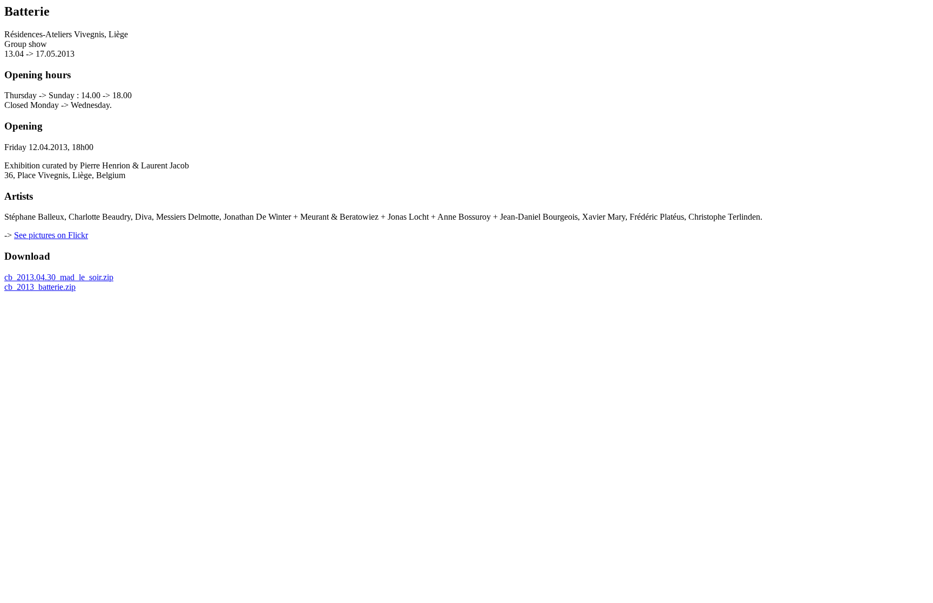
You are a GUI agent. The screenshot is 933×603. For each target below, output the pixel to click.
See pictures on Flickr (51, 235)
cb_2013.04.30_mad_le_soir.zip (58, 277)
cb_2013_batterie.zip (40, 287)
